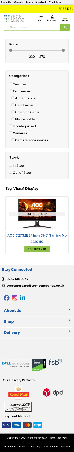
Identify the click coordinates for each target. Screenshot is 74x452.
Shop (9, 321)
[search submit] (65, 27)
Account (52, 20)
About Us (12, 311)
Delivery (12, 332)
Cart (41, 20)
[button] (37, 310)
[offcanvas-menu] (65, 17)
